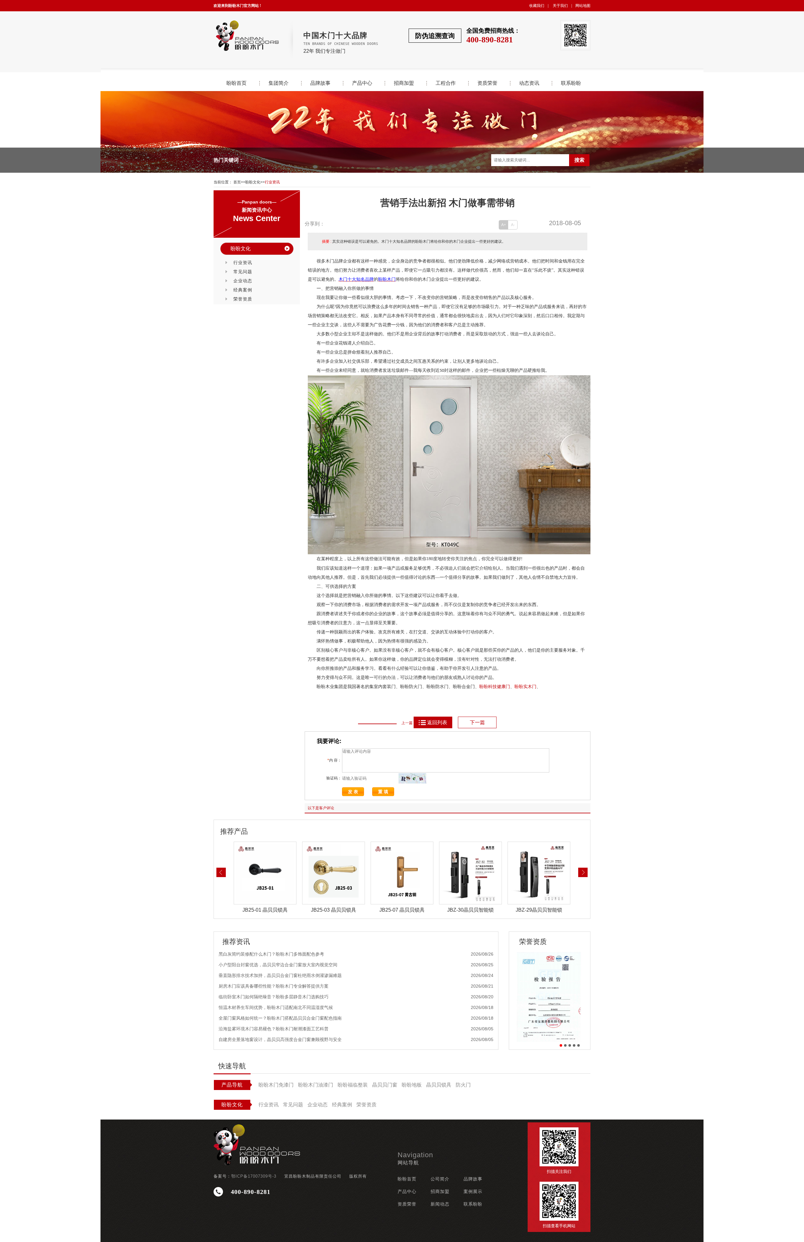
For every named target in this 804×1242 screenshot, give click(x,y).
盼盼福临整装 (353, 1084)
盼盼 (518, 686)
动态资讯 (529, 83)
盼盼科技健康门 (494, 686)
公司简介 (440, 1178)
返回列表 (437, 722)
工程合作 (446, 83)
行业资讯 (272, 182)
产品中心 (362, 83)
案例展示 (473, 1191)
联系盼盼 (571, 83)
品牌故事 (320, 83)
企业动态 (242, 280)
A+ (503, 225)
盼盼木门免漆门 (276, 1084)
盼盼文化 (252, 182)
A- (513, 225)
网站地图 (582, 5)
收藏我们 (536, 5)
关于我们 (560, 5)
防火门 (463, 1084)
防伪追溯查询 (435, 35)
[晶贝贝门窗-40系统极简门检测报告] (549, 997)
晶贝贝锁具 (438, 1084)
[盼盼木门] (247, 35)
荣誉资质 (242, 298)
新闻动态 (440, 1204)
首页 (237, 182)
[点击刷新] (412, 778)
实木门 (529, 686)
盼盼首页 (236, 83)
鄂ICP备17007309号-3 (253, 1176)
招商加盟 (404, 83)
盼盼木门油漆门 (315, 1084)
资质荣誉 (487, 83)
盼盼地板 (412, 1084)
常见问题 (242, 271)
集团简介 (279, 83)
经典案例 (242, 289)
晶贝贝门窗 (384, 1084)
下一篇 (477, 722)
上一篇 (407, 723)
